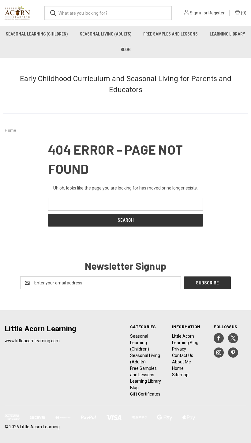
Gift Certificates (145, 394)
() (243, 12)
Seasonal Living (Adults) (106, 34)
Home (178, 368)
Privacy (179, 349)
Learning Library (145, 381)
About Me (181, 361)
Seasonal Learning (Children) (37, 34)
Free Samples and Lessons (170, 34)
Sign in (196, 12)
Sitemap (180, 374)
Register (216, 12)
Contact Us (182, 355)
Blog (125, 49)
